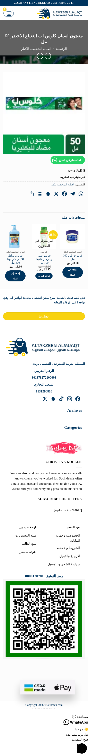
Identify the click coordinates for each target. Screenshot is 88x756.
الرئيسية (61, 49)
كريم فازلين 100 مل (72, 257)
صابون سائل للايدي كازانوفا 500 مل (15, 259)
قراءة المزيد (44, 276)
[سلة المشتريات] (8, 13)
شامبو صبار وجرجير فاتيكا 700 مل (44, 259)
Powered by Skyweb (43, 709)
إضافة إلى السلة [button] (72, 272)
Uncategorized (68, 434)
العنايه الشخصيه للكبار (36, 49)
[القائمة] (30, 13)
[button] (44, 717)
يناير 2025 (71, 417)
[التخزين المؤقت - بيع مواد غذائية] (60, 13)
